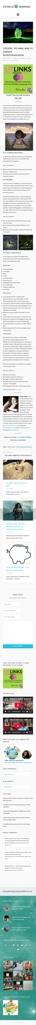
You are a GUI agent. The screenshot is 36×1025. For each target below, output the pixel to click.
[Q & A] (18, 975)
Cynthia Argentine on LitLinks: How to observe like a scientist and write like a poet (18, 853)
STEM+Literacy (11, 447)
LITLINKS (21, 437)
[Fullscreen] (30, 712)
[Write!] (18, 965)
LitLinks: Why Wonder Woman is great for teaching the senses (15, 526)
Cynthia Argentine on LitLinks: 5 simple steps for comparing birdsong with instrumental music (17, 839)
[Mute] (27, 712)
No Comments (14, 60)
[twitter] (30, 945)
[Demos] (28, 965)
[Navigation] (18, 15)
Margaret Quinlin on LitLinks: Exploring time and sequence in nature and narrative (18, 867)
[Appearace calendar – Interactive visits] (18, 985)
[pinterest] (22, 945)
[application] (18, 705)
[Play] (6, 712)
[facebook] (26, 945)
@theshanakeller (14, 430)
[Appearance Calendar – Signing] (28, 975)
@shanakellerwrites (8, 428)
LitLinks (14, 58)
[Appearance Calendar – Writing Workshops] (28, 985)
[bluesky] (18, 949)
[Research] (8, 985)
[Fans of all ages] (8, 965)
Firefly (29, 247)
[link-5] (9, 945)
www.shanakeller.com (11, 426)
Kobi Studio (18, 389)
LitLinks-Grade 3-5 (21, 58)
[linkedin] (14, 945)
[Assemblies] (8, 975)
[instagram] (18, 945)
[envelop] (5, 945)
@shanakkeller (24, 428)
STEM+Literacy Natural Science (24, 447)
